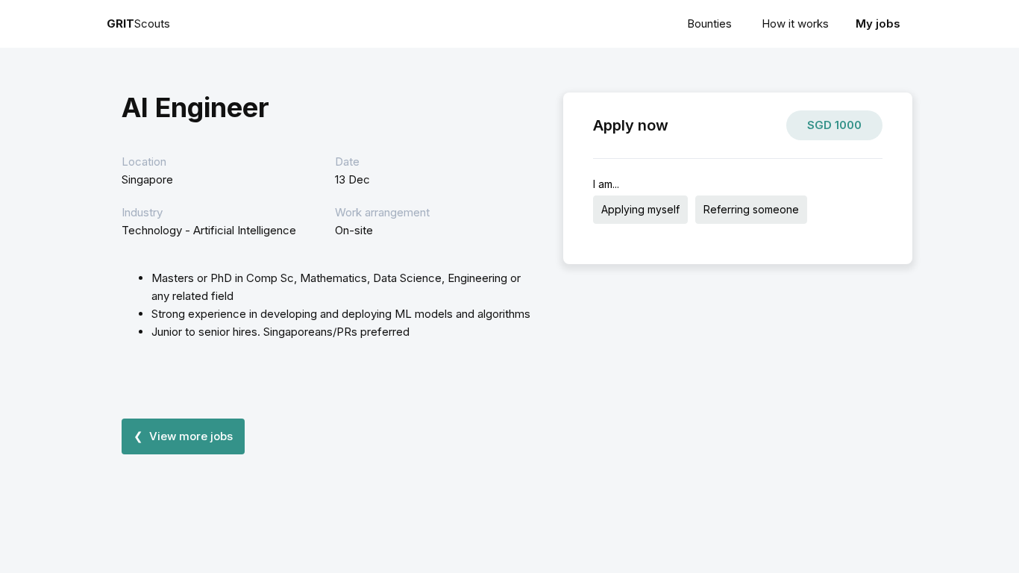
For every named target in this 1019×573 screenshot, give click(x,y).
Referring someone (751, 209)
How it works (795, 23)
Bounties (709, 23)
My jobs (878, 23)
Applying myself (640, 209)
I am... (606, 184)
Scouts (138, 23)
